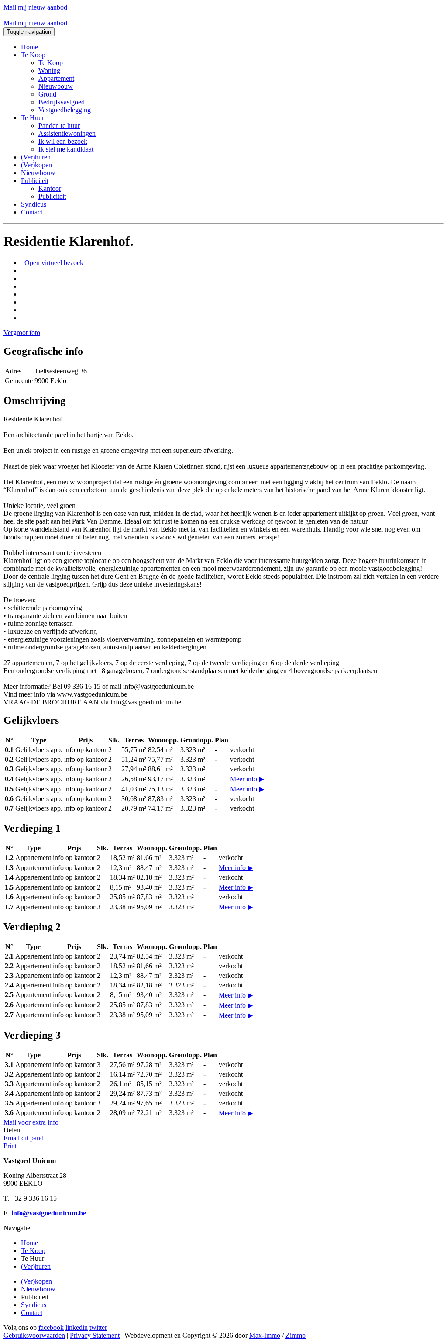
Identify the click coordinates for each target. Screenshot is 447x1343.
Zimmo (295, 1335)
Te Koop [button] (33, 55)
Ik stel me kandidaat (65, 149)
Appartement (56, 78)
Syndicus (33, 204)
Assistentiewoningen (67, 133)
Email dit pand (23, 1138)
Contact (31, 212)
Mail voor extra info (30, 1122)
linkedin (76, 1327)
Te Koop (50, 62)
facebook (51, 1327)
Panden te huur (59, 125)
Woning (49, 70)
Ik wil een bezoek (62, 141)
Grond (47, 94)
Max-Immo (264, 1335)
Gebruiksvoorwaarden (34, 1335)
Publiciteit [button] (34, 180)
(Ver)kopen (36, 165)
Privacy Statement (95, 1335)
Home (29, 47)
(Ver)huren (36, 157)
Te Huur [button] (32, 117)
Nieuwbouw (55, 86)
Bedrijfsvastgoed (61, 102)
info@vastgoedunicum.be (48, 1213)
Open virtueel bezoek (53, 262)
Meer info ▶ (247, 779)
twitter (98, 1327)
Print (10, 1146)
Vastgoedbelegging (64, 110)
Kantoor (49, 188)
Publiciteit (52, 196)
